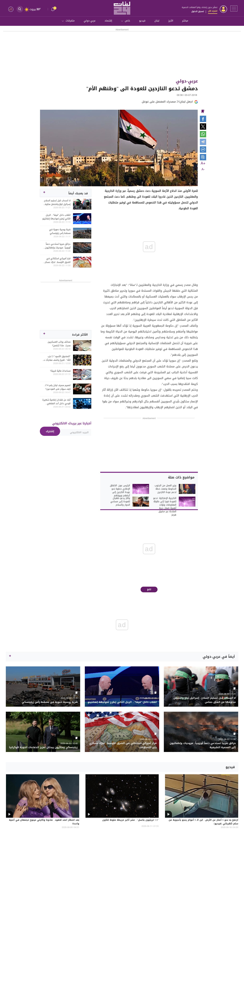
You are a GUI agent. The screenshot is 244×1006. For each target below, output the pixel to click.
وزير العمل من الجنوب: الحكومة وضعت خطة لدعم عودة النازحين (165, 489)
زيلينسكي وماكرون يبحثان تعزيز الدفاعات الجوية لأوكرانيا (43, 747)
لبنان (156, 20)
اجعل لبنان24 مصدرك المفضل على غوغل (167, 101)
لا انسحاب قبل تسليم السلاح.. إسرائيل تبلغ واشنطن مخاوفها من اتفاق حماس (56, 202)
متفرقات (70, 20)
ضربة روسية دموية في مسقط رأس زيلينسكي (60, 231)
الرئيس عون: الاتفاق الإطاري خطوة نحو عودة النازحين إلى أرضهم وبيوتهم (120, 490)
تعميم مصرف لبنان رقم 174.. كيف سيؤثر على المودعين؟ (57, 387)
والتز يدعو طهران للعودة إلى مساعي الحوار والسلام (120, 502)
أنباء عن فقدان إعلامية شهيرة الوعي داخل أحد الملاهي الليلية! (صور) (56, 401)
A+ (203, 163)
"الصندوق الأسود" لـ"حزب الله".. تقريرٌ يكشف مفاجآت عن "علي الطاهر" (56, 358)
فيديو (142, 20)
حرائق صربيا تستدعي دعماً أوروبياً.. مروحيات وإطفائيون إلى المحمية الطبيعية (58, 246)
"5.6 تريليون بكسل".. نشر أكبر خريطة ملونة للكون (130, 820)
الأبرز (170, 20)
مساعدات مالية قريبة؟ (60, 371)
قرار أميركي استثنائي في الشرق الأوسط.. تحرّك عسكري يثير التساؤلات (57, 260)
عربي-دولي (90, 20)
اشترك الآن (212, 11)
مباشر (185, 20)
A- (203, 169)
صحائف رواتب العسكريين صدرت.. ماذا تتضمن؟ (59, 343)
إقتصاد (108, 20)
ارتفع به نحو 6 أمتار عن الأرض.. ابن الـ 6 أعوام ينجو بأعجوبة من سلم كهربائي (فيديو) (203, 822)
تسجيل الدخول (197, 11)
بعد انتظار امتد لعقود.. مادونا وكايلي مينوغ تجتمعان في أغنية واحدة (44, 822)
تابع (149, 589)
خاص (127, 20)
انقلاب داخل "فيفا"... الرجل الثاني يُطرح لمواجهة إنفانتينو (56, 217)
